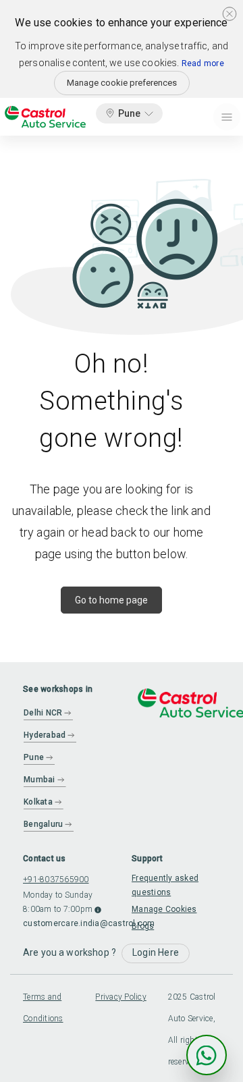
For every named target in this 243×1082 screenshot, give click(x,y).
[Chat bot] (206, 1055)
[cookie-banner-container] (229, 13)
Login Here (155, 952)
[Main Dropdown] (226, 116)
